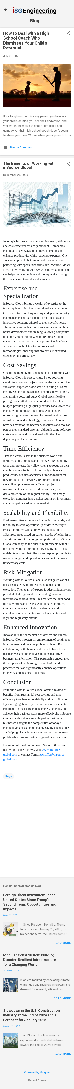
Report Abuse (37, 1080)
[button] (68, 33)
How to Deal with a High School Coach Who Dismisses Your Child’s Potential (26, 40)
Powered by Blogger (37, 1072)
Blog (34, 20)
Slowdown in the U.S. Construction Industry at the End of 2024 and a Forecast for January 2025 (31, 1015)
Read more (62, 943)
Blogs (8, 776)
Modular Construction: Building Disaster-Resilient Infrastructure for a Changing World (29, 960)
